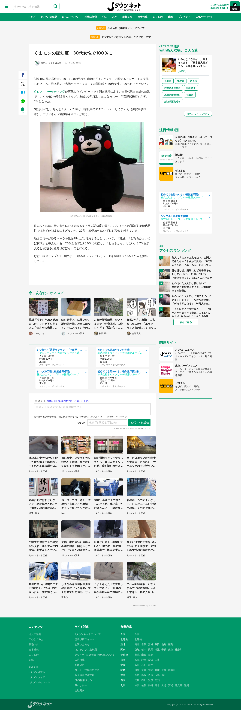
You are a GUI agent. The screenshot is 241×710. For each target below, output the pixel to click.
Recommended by (140, 605)
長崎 (150, 685)
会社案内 (80, 690)
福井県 (180, 80)
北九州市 (191, 87)
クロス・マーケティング (49, 91)
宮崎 (170, 685)
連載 (170, 16)
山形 (163, 644)
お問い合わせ (82, 644)
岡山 (150, 675)
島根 (143, 675)
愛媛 (150, 680)
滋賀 (137, 669)
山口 (163, 675)
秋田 (157, 644)
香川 (143, 680)
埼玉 (157, 649)
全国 (137, 634)
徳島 (137, 680)
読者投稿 (142, 16)
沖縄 (186, 685)
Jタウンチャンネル (39, 682)
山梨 (143, 654)
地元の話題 (91, 16)
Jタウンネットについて (88, 634)
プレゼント (184, 16)
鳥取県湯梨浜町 (172, 94)
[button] (6, 6)
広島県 (167, 80)
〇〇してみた (109, 16)
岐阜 (137, 659)
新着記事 (34, 666)
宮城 (150, 644)
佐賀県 (189, 94)
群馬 (150, 649)
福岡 (137, 685)
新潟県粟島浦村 (172, 101)
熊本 (157, 685)
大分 (163, 685)
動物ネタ (127, 16)
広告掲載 (80, 659)
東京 (170, 649)
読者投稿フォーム (84, 639)
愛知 (150, 659)
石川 (143, 664)
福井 (150, 664)
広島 (157, 675)
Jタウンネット (124, 6)
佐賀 (143, 685)
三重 (157, 659)
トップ (31, 16)
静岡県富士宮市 (172, 87)
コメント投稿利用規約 (87, 669)
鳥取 (137, 675)
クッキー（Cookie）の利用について (95, 654)
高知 (157, 680)
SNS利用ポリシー (85, 680)
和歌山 (172, 669)
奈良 (163, 669)
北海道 (138, 639)
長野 (150, 654)
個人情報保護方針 (84, 675)
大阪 (150, 669)
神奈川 (178, 649)
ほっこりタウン (70, 16)
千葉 (163, 649)
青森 (137, 644)
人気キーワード (204, 16)
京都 (143, 669)
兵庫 (157, 669)
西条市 (193, 80)
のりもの (158, 16)
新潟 (137, 654)
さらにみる (186, 322)
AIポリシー (81, 685)
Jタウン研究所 (49, 16)
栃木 (143, 649)
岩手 (143, 644)
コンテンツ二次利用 (86, 649)
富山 (137, 664)
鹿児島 (178, 685)
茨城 (137, 649)
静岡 (143, 659)
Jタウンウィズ (37, 677)
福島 (170, 644)
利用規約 (80, 664)
